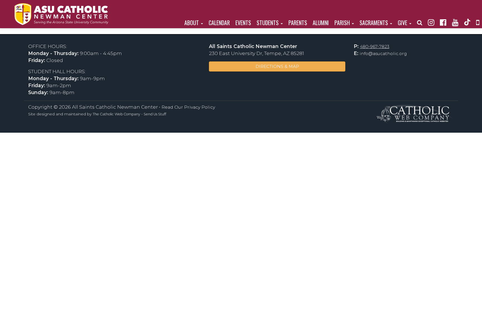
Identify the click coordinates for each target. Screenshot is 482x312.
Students (268, 22)
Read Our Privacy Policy (188, 107)
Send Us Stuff (155, 114)
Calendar (219, 22)
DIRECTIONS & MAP (277, 66)
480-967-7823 (374, 46)
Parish (342, 22)
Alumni (321, 22)
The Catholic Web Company (116, 114)
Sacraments (374, 22)
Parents (297, 22)
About (192, 22)
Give (403, 22)
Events (243, 22)
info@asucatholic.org (383, 53)
